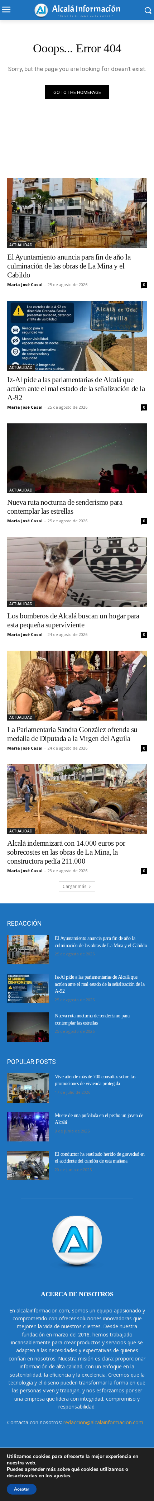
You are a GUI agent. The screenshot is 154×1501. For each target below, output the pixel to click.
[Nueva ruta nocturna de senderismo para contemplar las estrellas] (77, 458)
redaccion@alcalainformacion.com (103, 1422)
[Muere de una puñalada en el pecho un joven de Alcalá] (28, 1126)
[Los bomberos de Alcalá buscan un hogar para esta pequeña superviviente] (77, 572)
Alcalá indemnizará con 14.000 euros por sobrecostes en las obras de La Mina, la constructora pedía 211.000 (66, 852)
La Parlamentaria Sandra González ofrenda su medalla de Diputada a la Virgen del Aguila (72, 734)
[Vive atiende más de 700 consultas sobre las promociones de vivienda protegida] (28, 1088)
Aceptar (21, 1489)
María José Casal (25, 284)
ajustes (62, 1476)
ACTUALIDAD (21, 244)
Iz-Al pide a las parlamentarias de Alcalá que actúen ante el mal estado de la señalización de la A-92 (76, 388)
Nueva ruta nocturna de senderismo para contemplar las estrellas (64, 507)
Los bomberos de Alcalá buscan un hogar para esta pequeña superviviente (73, 620)
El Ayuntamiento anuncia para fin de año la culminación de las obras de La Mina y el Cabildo (68, 266)
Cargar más (74, 886)
